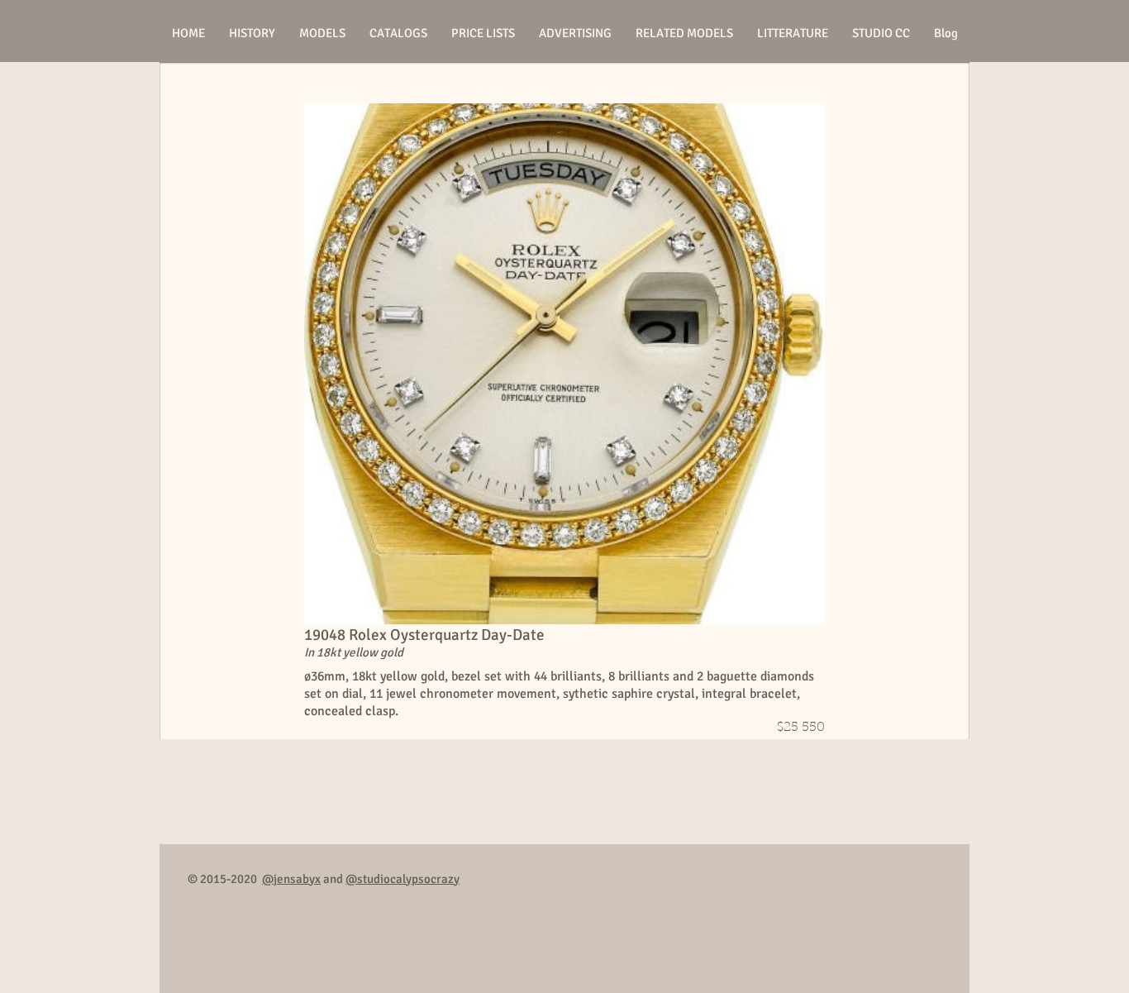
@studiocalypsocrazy (402, 878)
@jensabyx (291, 878)
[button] (322, 33)
